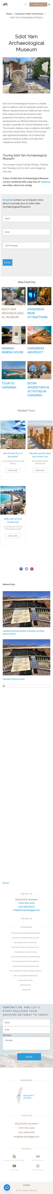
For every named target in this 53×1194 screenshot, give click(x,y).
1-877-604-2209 (26, 903)
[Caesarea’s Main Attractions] (39, 296)
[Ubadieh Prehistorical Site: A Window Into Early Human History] (26, 609)
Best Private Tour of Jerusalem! (25, 942)
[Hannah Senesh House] (14, 335)
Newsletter (26, 990)
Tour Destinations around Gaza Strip (25, 966)
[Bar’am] (26, 782)
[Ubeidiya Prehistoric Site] (26, 657)
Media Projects (25, 985)
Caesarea (45, 182)
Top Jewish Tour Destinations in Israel (25, 938)
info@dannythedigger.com (26, 910)
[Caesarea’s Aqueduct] (39, 335)
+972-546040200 (26, 906)
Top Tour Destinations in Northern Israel (25, 956)
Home (9, 14)
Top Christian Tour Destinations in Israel (25, 933)
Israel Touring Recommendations (26, 975)
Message (7, 1035)
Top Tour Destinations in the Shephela (25, 961)
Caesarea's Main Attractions (29, 14)
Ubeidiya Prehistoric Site (14, 679)
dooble (26, 1185)
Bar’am (6, 883)
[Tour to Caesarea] (14, 370)
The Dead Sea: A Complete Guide (26, 952)
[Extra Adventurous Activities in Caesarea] (39, 370)
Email (6, 199)
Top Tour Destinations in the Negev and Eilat (26, 971)
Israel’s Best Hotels (26, 980)
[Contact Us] (7, 1187)
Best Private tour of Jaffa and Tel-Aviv (25, 947)
